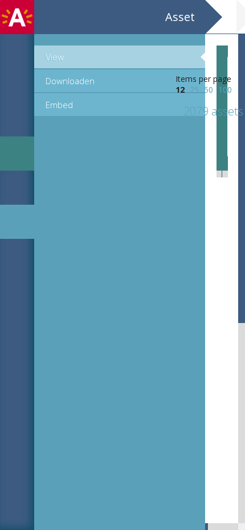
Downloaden (70, 80)
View (55, 57)
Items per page (203, 78)
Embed (59, 104)
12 (180, 89)
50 (208, 89)
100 (225, 89)
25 (194, 89)
